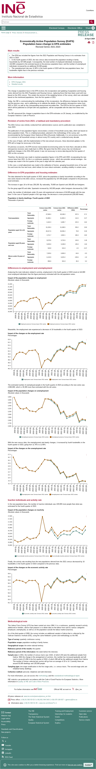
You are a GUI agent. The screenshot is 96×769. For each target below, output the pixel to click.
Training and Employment (64, 711)
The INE (31, 711)
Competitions (59, 720)
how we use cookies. (75, 765)
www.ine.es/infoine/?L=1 (48, 703)
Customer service (85, 711)
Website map (6, 716)
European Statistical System (38, 723)
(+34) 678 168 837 (57, 700)
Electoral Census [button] (56, 28)
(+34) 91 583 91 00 (30, 703)
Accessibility (5, 721)
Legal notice (5, 718)
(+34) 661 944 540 (42, 700)
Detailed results (17, 84)
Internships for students (63, 714)
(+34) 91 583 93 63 (27, 700)
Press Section (17, 33)
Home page (5, 33)
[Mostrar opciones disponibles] (86, 205)
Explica (57, 723)
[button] (90, 28)
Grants (57, 717)
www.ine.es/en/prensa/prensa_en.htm (37, 696)
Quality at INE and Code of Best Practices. (33, 682)
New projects (6, 732)
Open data (82, 714)
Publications (83, 717)
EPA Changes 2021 (19, 82)
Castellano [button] (90, 10)
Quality (31, 720)
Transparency (33, 714)
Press (3, 724)
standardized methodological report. (67, 676)
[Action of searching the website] (91, 22)
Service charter (84, 720)
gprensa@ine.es (71, 700)
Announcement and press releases (37, 33)
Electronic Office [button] (75, 28)
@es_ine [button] (78, 689)
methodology (43, 676)
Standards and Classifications (12, 729)
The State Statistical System (38, 717)
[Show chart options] (86, 284)
